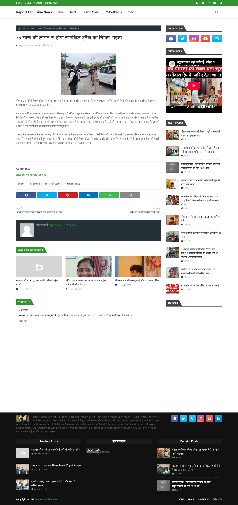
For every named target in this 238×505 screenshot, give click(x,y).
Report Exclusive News (34, 12)
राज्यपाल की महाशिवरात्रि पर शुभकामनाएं (200, 285)
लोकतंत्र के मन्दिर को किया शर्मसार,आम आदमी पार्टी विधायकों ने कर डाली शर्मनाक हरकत (200, 200)
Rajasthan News (52, 184)
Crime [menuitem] (131, 12)
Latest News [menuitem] (91, 12)
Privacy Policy (51, 3)
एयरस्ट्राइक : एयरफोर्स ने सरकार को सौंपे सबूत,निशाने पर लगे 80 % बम (200, 166)
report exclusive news (30, 45)
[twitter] (203, 3)
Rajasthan (35, 184)
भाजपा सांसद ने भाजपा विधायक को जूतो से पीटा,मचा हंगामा (200, 182)
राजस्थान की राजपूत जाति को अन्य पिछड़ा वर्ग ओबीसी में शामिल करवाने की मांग (200, 149)
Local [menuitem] (73, 12)
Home (19, 3)
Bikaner (30, 28)
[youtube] (215, 3)
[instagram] (209, 3)
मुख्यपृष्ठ (22, 28)
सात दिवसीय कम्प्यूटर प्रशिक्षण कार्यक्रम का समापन (201, 235)
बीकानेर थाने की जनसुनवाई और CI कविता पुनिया (137, 280)
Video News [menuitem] (112, 12)
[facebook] (197, 3)
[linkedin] (218, 418)
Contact (38, 3)
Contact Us (203, 499)
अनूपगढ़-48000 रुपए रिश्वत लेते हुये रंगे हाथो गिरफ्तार (56, 465)
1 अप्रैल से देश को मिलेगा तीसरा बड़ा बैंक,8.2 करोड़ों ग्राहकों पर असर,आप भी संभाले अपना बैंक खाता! (199, 253)
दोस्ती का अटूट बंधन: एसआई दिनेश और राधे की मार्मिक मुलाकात (53, 483)
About (28, 3)
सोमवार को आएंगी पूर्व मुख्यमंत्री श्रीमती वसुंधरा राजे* (37, 282)
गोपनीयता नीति (217, 499)
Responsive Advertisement (31, 174)
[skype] (220, 3)
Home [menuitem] (61, 12)
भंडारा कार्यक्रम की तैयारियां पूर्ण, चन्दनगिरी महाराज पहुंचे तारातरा (200, 133)
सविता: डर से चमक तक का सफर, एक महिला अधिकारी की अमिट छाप (86, 282)
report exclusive (72, 184)
